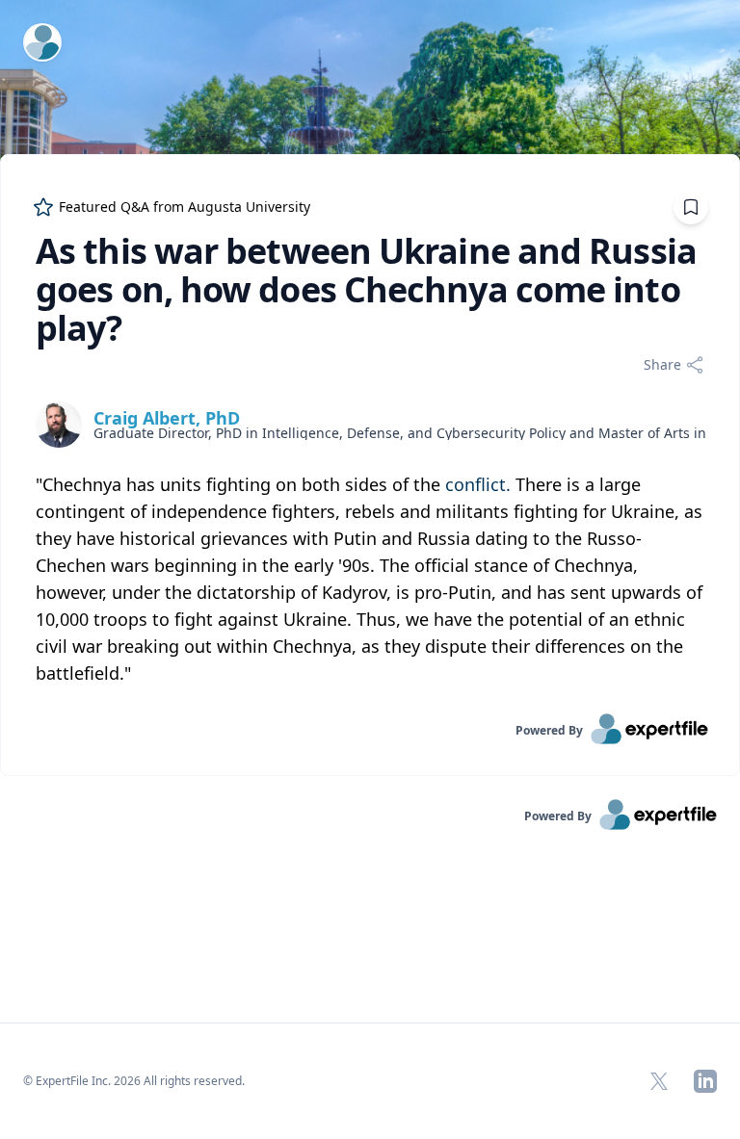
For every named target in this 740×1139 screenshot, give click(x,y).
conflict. (478, 484)
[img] (59, 424)
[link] (370, 728)
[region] (370, 578)
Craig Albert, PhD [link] (166, 417)
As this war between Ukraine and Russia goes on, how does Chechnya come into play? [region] (366, 290)
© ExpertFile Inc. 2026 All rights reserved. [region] (134, 1081)
